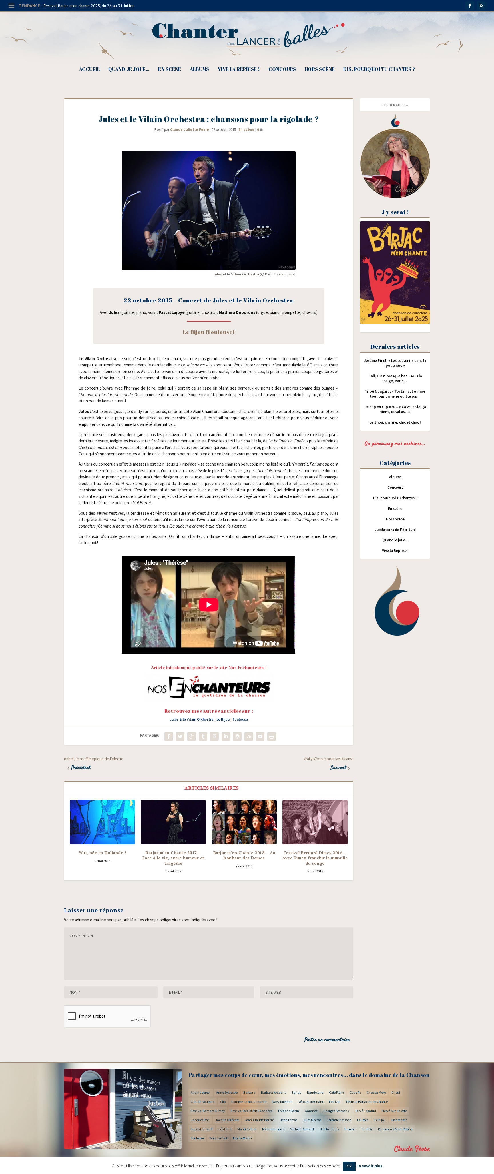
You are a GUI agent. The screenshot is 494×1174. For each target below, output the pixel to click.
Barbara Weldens (273, 1092)
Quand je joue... (395, 540)
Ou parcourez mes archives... (395, 444)
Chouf (395, 1092)
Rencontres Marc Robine (395, 1129)
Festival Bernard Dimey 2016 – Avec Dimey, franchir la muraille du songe (315, 858)
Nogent (349, 1129)
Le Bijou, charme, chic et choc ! (395, 422)
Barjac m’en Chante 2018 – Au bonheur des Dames (244, 855)
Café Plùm (336, 1092)
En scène (169, 69)
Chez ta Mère (376, 1092)
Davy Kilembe (282, 1101)
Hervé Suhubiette (394, 1111)
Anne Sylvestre (227, 1092)
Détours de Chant (310, 1101)
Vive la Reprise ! (239, 69)
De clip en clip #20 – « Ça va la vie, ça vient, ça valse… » (395, 409)
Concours (282, 69)
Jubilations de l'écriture (395, 529)
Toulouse (240, 719)
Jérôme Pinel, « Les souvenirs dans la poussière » (395, 363)
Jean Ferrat (288, 1120)
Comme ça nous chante (248, 1101)
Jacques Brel (200, 1120)
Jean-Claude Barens (259, 1120)
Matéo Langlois (273, 1129)
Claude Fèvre (412, 1149)
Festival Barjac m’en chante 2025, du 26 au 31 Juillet (89, 5)
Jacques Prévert (227, 1120)
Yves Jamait (218, 1138)
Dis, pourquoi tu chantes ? (379, 69)
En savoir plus (369, 1166)
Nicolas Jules (329, 1129)
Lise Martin (399, 1120)
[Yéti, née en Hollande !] (102, 822)
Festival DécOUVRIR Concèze (251, 1111)
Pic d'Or (366, 1129)
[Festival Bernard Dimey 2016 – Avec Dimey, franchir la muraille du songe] (315, 822)
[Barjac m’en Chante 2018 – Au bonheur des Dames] (244, 822)
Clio (223, 1101)
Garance (311, 1111)
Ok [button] (349, 1166)
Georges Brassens (336, 1111)
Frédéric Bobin (288, 1111)
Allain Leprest (200, 1092)
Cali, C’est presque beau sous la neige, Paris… (395, 378)
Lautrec (362, 1120)
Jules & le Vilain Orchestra (192, 719)
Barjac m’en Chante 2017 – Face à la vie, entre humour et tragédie (173, 858)
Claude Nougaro (202, 1101)
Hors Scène (320, 69)
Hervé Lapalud (365, 1111)
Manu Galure (246, 1129)
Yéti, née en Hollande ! (102, 852)
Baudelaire (315, 1092)
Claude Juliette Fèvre (189, 129)
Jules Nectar (312, 1120)
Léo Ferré (225, 1129)
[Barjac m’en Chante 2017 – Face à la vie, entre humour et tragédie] (173, 822)
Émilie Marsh (242, 1138)
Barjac (296, 1092)
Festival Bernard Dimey (208, 1111)
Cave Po (355, 1092)
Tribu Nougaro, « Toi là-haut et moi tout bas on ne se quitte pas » (395, 394)
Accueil (89, 69)
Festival (334, 1101)
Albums (199, 69)
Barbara (249, 1092)
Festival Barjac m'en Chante (367, 1101)
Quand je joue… (129, 69)
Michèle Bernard (302, 1129)
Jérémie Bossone (339, 1120)
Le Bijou (223, 719)
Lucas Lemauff (202, 1129)
